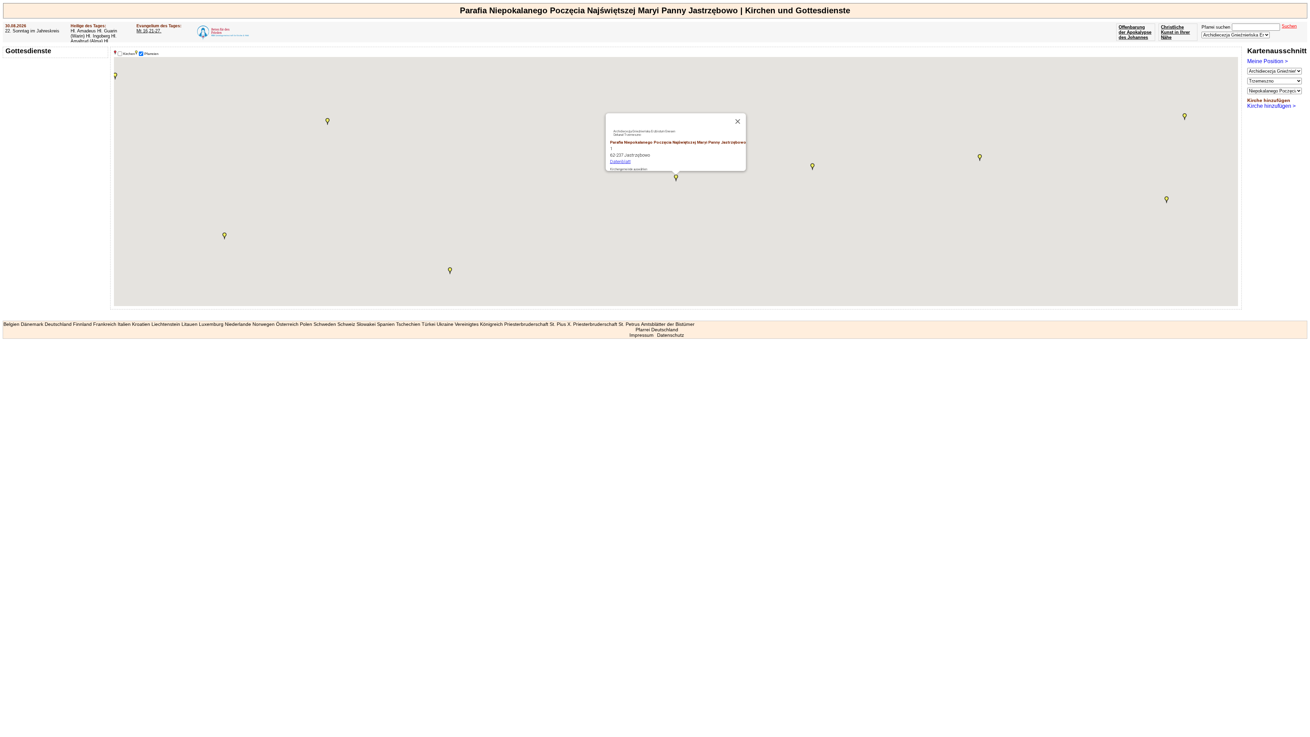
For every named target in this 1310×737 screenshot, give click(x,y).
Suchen (1289, 26)
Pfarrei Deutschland (657, 329)
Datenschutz (670, 335)
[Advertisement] (56, 104)
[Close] (738, 121)
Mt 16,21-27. (148, 30)
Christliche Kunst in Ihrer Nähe (1175, 32)
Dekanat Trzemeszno (627, 134)
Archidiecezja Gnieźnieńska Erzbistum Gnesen (644, 131)
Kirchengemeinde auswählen (628, 169)
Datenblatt (620, 161)
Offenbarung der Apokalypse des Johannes (1135, 32)
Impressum (641, 335)
